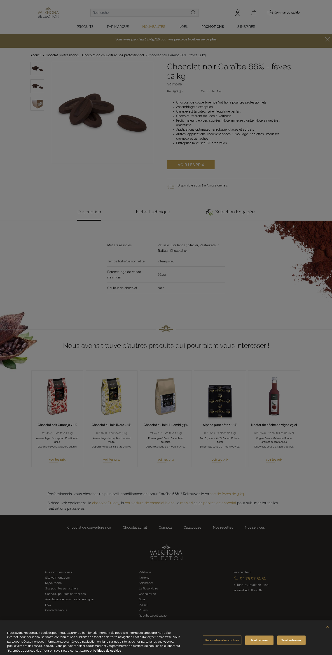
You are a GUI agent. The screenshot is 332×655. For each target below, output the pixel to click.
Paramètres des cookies (222, 640)
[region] (166, 637)
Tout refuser (259, 640)
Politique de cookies (107, 650)
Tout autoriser (291, 640)
